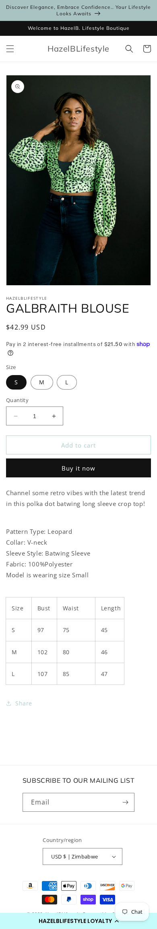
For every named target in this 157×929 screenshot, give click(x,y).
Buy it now (78, 468)
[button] (78, 921)
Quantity (17, 400)
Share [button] (23, 703)
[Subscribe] (125, 802)
